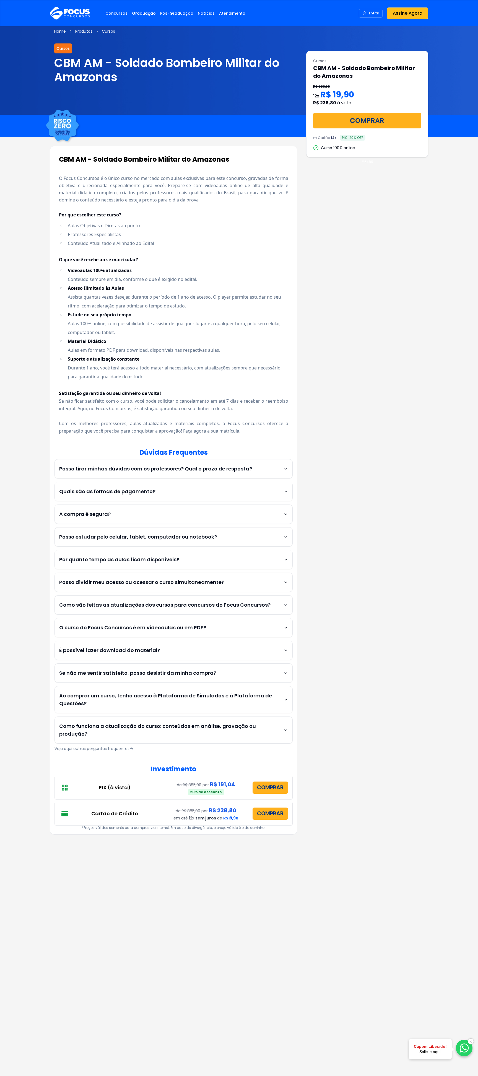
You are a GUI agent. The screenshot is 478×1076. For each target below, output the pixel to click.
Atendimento (232, 13)
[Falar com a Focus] (464, 1048)
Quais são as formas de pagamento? (107, 491)
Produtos (83, 31)
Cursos (108, 31)
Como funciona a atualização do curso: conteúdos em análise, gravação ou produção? (157, 730)
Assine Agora (407, 13)
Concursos (116, 13)
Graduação (144, 13)
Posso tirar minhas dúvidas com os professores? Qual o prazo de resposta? (155, 468)
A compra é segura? (85, 514)
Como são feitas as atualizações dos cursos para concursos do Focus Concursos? (165, 604)
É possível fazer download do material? (109, 650)
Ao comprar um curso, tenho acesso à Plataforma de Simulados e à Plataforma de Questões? (165, 699)
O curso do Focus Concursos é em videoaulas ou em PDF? (132, 627)
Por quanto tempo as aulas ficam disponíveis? (119, 559)
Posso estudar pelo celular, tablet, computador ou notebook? (138, 536)
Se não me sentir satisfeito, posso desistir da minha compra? (137, 672)
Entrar (374, 13)
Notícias (206, 13)
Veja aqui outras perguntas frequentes (91, 748)
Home (60, 31)
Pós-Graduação (176, 13)
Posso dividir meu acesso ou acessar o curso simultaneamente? (141, 582)
